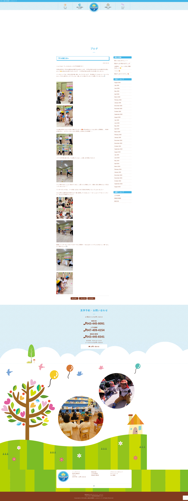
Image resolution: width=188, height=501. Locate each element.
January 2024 (117, 172)
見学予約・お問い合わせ (79, 476)
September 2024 (118, 149)
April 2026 (116, 94)
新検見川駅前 (117, 198)
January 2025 (117, 137)
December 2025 (118, 105)
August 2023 (117, 186)
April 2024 (116, 163)
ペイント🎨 (117, 70)
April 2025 (116, 128)
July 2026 (116, 85)
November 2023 (118, 178)
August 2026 (117, 82)
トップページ (76, 472)
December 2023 (118, 175)
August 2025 (117, 117)
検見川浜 (116, 201)
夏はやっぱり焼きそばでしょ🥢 (122, 63)
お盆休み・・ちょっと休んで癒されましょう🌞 (122, 67)
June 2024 (116, 157)
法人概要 (112, 475)
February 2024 (117, 169)
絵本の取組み (76, 473)
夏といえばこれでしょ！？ (121, 60)
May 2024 (116, 160)
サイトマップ (114, 473)
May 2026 (116, 91)
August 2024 (117, 152)
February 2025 (117, 134)
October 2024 (117, 146)
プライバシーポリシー (116, 472)
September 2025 (118, 114)
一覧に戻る (83, 298)
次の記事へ (91, 298)
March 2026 (117, 97)
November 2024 (118, 143)
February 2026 (117, 100)
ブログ (74, 475)
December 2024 (118, 140)
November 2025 (118, 108)
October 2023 (117, 181)
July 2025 (116, 120)
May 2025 (116, 126)
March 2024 (117, 166)
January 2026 (117, 102)
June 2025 (116, 123)
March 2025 (117, 131)
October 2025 (117, 111)
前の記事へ (74, 298)
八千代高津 (117, 195)
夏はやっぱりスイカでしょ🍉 (121, 73)
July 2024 (116, 154)
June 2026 (116, 88)
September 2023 (118, 183)
